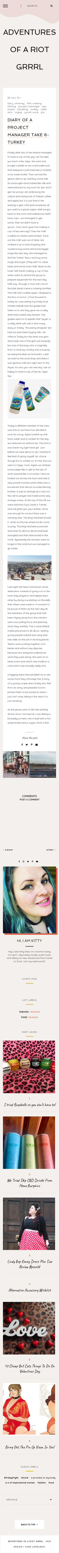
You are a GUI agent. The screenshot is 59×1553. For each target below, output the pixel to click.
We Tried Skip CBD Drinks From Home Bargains (29, 1183)
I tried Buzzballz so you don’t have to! (29, 1104)
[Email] (36, 744)
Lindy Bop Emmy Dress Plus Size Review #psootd (29, 1264)
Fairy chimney (16, 103)
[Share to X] (27, 744)
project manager (29, 106)
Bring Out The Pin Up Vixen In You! (29, 1447)
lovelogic (38, 1547)
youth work (32, 112)
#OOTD (25, 1477)
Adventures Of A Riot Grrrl (29, 49)
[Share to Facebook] (22, 744)
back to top (28, 1524)
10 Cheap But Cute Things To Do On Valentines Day (30, 1368)
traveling (22, 109)
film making (34, 103)
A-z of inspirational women (20, 1482)
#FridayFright (11, 1477)
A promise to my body (43, 1477)
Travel (11, 109)
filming (12, 106)
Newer (8, 849)
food (29, 1017)
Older (50, 849)
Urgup (18, 112)
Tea (44, 106)
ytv (43, 112)
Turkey (34, 109)
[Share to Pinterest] (32, 744)
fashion (29, 1011)
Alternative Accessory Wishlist (29, 1290)
